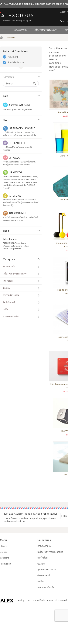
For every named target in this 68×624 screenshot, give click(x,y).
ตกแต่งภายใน (20, 30)
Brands (3, 551)
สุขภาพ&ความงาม (11, 295)
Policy (21, 600)
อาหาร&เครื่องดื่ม (11, 316)
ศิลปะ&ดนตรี (9, 302)
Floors (3, 545)
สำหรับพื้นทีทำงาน (16, 62)
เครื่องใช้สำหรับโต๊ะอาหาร (45, 30)
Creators (4, 557)
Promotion (5, 563)
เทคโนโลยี (7, 281)
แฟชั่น (5, 309)
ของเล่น (6, 288)
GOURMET (13, 57)
